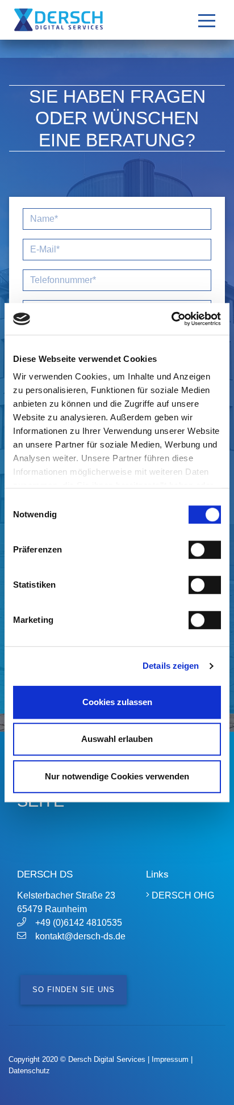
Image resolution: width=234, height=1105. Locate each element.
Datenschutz (29, 1070)
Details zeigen (171, 665)
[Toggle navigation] (207, 19)
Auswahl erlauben (117, 739)
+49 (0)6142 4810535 (78, 922)
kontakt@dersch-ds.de (80, 936)
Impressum (170, 1059)
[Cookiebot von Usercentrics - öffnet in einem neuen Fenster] (171, 318)
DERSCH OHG (181, 895)
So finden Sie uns (73, 989)
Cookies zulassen (117, 702)
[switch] (205, 550)
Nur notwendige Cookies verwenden (117, 776)
